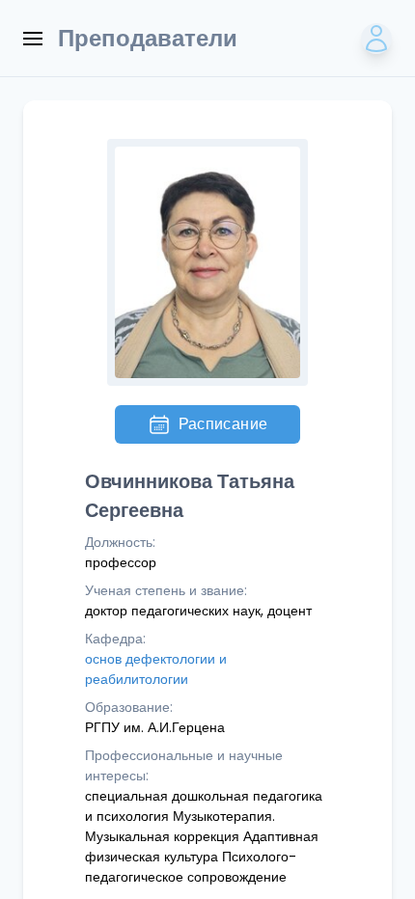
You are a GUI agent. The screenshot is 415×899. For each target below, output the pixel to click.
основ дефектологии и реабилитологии (156, 669)
